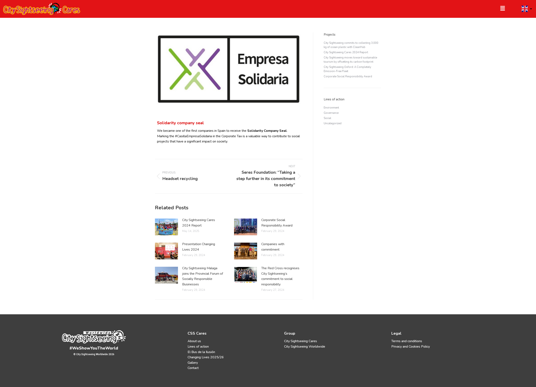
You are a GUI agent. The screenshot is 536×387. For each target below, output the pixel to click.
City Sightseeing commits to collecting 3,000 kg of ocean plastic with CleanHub (351, 45)
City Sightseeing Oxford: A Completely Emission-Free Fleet (347, 69)
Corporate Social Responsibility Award (277, 223)
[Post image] (166, 227)
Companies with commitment (272, 247)
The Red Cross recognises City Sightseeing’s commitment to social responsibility (280, 276)
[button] (388, 9)
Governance (331, 113)
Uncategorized (332, 123)
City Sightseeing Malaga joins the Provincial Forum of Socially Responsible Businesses (202, 276)
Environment (331, 108)
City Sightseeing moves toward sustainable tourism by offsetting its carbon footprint (350, 60)
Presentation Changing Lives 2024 (198, 247)
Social (327, 118)
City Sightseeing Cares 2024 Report (198, 223)
